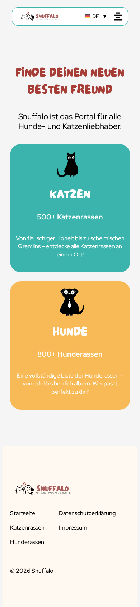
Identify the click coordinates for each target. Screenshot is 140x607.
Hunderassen (27, 542)
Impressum (73, 527)
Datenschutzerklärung (87, 513)
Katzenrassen (27, 527)
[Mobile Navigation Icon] (117, 16)
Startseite (22, 513)
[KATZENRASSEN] (70, 208)
